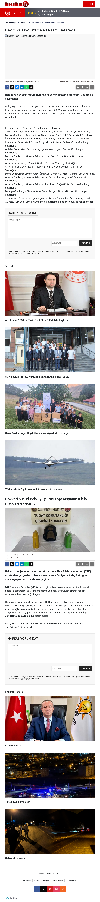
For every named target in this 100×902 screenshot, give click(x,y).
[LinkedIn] (22, 87)
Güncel (23, 23)
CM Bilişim (14, 898)
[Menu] (86, 4)
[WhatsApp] (26, 87)
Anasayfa (12, 23)
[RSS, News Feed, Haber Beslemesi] (63, 889)
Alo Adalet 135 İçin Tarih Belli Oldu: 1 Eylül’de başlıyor (54, 13)
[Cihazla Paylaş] (31, 87)
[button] (82, 87)
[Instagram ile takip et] (56, 889)
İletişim (46, 881)
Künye (37, 881)
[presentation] (14, 12)
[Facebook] (7, 87)
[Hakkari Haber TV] (17, 4)
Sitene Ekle (71, 881)
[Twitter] (12, 87)
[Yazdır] (78, 87)
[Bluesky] (17, 87)
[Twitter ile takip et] (43, 889)
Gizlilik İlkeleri (57, 881)
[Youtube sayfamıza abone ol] (50, 889)
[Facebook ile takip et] (37, 889)
